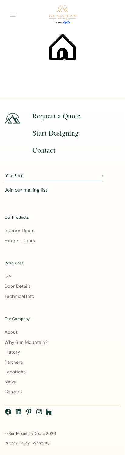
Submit (101, 176)
